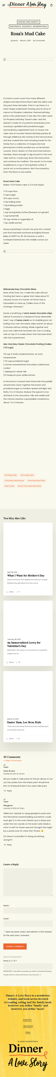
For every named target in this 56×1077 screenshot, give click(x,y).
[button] (3, 5)
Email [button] (27, 1032)
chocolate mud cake (36, 480)
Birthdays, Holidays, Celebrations (28, 26)
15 (19, 662)
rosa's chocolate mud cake (29, 486)
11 (19, 592)
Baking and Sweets (28, 22)
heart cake (9, 486)
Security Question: (12, 957)
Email (6, 918)
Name (6, 905)
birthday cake (11, 475)
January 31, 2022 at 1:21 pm (13, 808)
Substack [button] (27, 1020)
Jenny (11, 592)
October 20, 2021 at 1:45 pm (14, 774)
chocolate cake (27, 475)
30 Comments (39, 40)
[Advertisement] (28, 436)
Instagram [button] (28, 1026)
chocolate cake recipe (14, 480)
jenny (15, 40)
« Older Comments (12, 760)
